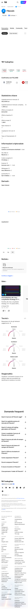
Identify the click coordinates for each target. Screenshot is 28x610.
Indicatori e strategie (6, 594)
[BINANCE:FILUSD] (3, 295)
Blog (16, 550)
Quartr (4, 509)
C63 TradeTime (18, 563)
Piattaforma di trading (20, 594)
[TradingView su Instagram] (13, 488)
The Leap (17, 533)
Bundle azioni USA (19, 541)
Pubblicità (17, 600)
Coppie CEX (4, 530)
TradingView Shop (19, 560)
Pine (2, 533)
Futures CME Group (19, 538)
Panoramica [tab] (4, 28)
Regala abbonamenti (20, 524)
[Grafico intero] (25, 33)
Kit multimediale (18, 555)
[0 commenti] (8, 310)
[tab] (4, 33)
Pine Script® (4, 562)
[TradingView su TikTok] (24, 488)
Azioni (2, 524)
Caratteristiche (18, 519)
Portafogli (3, 556)
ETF (2, 525)
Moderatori (4, 581)
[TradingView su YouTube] (10, 488)
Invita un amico (5, 576)
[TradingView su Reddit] (2, 491)
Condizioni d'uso (19, 568)
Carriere (17, 554)
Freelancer (4, 597)
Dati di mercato (18, 522)
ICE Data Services (20, 498)
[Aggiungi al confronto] (17, 82)
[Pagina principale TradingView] (5, 2)
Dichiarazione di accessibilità (18, 577)
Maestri (3, 595)
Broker (16, 530)
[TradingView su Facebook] (6, 488)
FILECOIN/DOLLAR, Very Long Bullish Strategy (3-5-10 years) (10, 298)
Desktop (3, 568)
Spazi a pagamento (6, 599)
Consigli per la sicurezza (21, 579)
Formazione (4, 587)
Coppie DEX (4, 532)
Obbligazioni (4, 527)
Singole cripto (4, 529)
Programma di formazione (18, 606)
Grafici (3, 519)
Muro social (4, 575)
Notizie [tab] (12, 28)
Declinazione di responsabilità (18, 570)
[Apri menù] (2, 2)
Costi (16, 521)
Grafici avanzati (18, 593)
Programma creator (6, 578)
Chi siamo (17, 547)
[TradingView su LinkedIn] (17, 488)
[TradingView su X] (2, 488)
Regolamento (4, 580)
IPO (2, 551)
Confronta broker (19, 532)
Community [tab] (19, 28)
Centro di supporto (19, 552)
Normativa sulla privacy (20, 573)
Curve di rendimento (6, 557)
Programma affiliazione (20, 604)
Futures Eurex (18, 540)
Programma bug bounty (20, 580)
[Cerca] (17, 2)
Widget (16, 588)
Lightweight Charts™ (20, 591)
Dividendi (3, 549)
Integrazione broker (19, 602)
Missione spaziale (19, 549)
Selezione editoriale (6, 589)
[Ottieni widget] (25, 318)
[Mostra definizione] (18, 99)
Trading (3, 586)
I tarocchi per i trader (20, 562)
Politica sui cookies (19, 574)
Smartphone (4, 567)
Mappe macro (4, 560)
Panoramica (17, 529)
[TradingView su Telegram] (20, 488)
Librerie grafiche (19, 590)
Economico (4, 546)
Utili (2, 548)
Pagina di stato (18, 582)
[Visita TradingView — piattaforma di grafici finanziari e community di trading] (7, 62)
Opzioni (3, 559)
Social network (5, 573)
